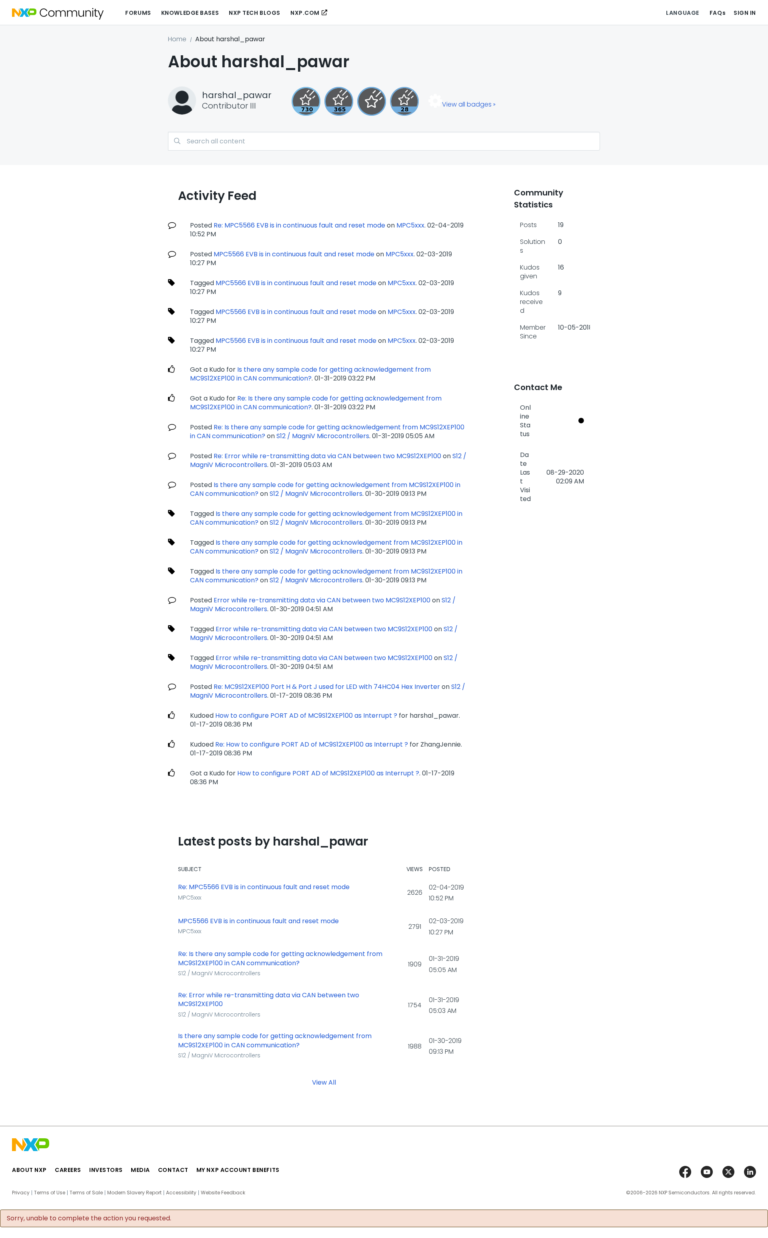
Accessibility (181, 1192)
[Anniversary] (338, 101)
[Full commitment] (306, 101)
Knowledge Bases (190, 13)
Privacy (21, 1192)
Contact (173, 1170)
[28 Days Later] (404, 101)
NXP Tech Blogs (254, 13)
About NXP (29, 1170)
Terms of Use (49, 1192)
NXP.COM (305, 13)
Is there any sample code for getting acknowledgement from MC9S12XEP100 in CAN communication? (310, 374)
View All (324, 1082)
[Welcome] (371, 101)
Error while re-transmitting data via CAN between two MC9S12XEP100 (322, 600)
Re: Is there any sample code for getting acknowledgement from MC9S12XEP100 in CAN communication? (280, 959)
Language (682, 13)
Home (177, 39)
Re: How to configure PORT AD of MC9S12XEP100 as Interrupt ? (311, 744)
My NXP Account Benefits (238, 1170)
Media (140, 1170)
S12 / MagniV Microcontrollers (322, 436)
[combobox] (384, 141)
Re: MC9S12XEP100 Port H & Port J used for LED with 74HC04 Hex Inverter (327, 686)
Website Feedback (223, 1192)
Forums (138, 13)
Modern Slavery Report (134, 1192)
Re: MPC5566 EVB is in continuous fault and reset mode (299, 225)
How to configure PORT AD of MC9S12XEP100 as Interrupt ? (306, 715)
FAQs (718, 13)
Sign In (745, 13)
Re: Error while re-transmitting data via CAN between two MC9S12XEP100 (327, 456)
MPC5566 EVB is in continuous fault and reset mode (294, 254)
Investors (106, 1170)
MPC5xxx (410, 225)
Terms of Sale (86, 1192)
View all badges (467, 104)
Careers (68, 1170)
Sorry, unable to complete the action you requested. (89, 1218)
